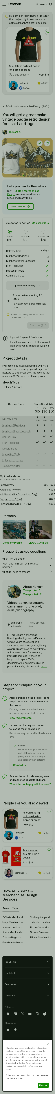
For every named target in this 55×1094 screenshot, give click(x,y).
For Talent (10, 973)
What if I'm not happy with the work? (30, 784)
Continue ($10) (38, 325)
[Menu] (4, 4)
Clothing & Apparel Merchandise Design (41, 917)
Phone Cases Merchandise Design (41, 927)
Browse (40, 4)
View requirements (20, 717)
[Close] (48, 1043)
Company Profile (12, 542)
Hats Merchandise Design (41, 922)
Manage (43, 1085)
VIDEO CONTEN (38, 542)
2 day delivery (21, 74)
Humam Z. (15, 131)
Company (10, 995)
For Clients (10, 962)
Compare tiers (40, 223)
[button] (23, 175)
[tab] (10, 908)
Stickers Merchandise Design (41, 932)
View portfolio (31, 594)
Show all (18, 765)
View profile (30, 590)
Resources (10, 984)
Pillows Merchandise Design (41, 937)
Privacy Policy (17, 1078)
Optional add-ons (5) (24, 285)
